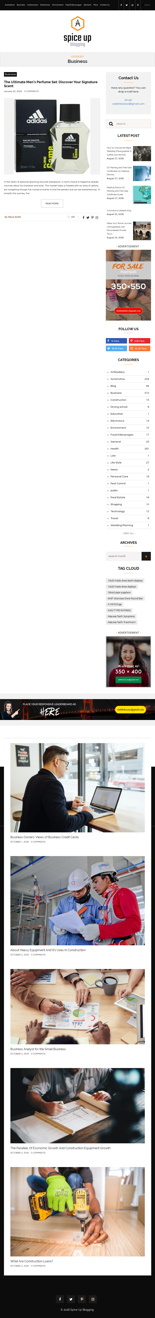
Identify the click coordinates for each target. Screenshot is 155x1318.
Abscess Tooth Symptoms (121, 616)
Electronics (45, 5)
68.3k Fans (117, 348)
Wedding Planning (130, 525)
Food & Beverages (73, 5)
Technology (130, 511)
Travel (130, 518)
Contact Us (105, 5)
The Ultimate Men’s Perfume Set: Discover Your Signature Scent (51, 84)
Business (21, 5)
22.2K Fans (140, 348)
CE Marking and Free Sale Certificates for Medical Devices (119, 171)
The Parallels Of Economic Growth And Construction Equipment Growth (60, 1148)
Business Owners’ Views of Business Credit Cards (44, 837)
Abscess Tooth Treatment (122, 622)
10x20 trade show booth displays (125, 580)
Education (130, 414)
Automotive (10, 5)
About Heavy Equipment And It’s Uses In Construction (48, 950)
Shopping (130, 504)
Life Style (130, 462)
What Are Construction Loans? (31, 1261)
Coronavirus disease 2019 (119, 210)
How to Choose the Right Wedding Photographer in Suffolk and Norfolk (119, 151)
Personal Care (130, 476)
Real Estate (130, 497)
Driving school (130, 407)
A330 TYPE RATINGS (119, 610)
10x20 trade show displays (122, 586)
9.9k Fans (139, 340)
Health (130, 448)
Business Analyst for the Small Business (38, 1049)
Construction (32, 5)
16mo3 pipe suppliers (119, 592)
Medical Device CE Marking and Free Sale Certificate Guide (117, 191)
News (130, 469)
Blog (130, 386)
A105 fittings (115, 604)
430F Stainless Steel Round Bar (125, 598)
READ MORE (52, 203)
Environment (57, 5)
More (95, 5)
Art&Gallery (130, 372)
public (130, 490)
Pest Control (130, 483)
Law (130, 455)
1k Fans (115, 340)
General (87, 5)
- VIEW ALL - (128, 533)
